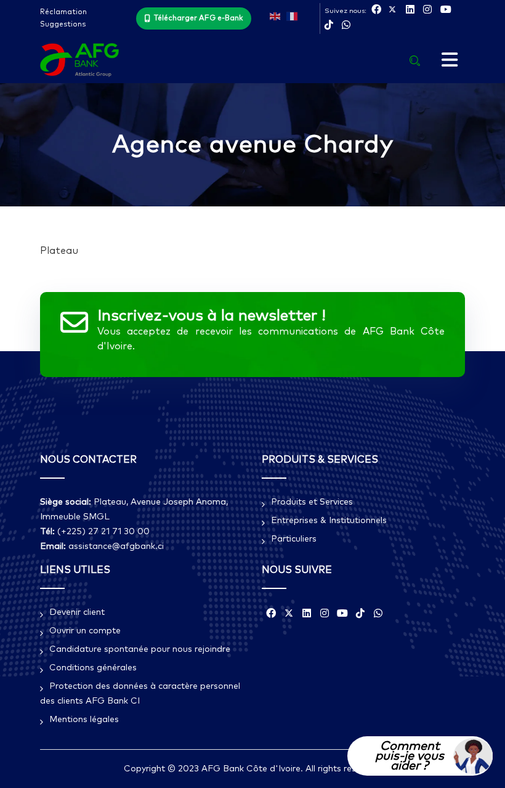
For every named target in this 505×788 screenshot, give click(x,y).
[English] (275, 15)
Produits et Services (312, 502)
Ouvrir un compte (85, 631)
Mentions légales (84, 719)
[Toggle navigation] (450, 60)
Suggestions (63, 24)
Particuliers (294, 539)
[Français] (291, 15)
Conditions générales (93, 668)
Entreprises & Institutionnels (329, 520)
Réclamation (63, 12)
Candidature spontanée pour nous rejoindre (139, 649)
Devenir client (77, 612)
